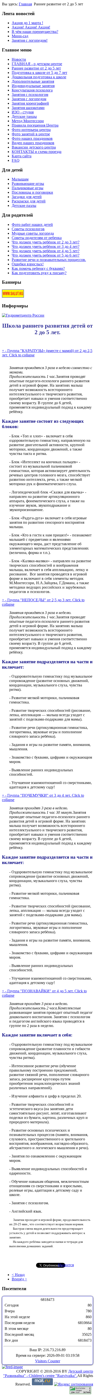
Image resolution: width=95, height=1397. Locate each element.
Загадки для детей (27, 197)
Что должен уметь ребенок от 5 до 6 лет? (45, 255)
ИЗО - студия (23, 112)
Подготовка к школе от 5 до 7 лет (39, 72)
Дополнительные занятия (33, 81)
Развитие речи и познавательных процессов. (49, 260)
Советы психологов (28, 229)
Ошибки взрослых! (28, 264)
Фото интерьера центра (31, 130)
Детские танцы (24, 116)
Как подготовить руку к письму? (39, 273)
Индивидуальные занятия (33, 86)
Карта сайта (21, 156)
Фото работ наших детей (32, 224)
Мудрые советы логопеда (33, 233)
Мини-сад (20, 36)
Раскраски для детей (29, 201)
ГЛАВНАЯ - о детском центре (37, 64)
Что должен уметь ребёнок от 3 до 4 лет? (45, 246)
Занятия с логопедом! (30, 40)
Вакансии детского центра (34, 147)
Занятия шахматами (28, 108)
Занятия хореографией (30, 103)
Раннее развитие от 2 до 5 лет (36, 68)
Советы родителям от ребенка (37, 238)
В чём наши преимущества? (35, 32)
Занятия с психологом (30, 94)
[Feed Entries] (12, 1367)
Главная (25, 4)
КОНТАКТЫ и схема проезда (36, 152)
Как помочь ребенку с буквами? (38, 268)
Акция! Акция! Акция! (31, 27)
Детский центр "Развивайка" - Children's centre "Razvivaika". (48, 1373)
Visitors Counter (47, 1361)
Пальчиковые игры (27, 188)
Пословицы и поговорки (32, 192)
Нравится (66, 1265)
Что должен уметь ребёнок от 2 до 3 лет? (45, 242)
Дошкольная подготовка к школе (39, 77)
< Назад (18, 1275)
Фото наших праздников (32, 138)
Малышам (20, 179)
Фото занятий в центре (31, 134)
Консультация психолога (32, 90)
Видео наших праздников (33, 143)
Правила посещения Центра (35, 125)
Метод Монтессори (28, 121)
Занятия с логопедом (29, 99)
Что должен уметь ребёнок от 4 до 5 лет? (45, 251)
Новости (19, 59)
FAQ (15, 160)
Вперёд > (19, 1279)
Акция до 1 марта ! (27, 23)
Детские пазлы (24, 205)
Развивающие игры (28, 183)
